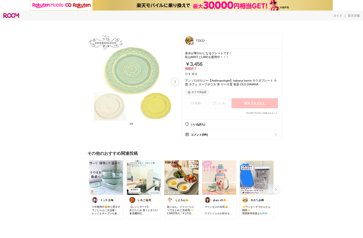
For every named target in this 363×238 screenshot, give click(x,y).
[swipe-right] (175, 81)
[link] (106, 177)
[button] (189, 40)
